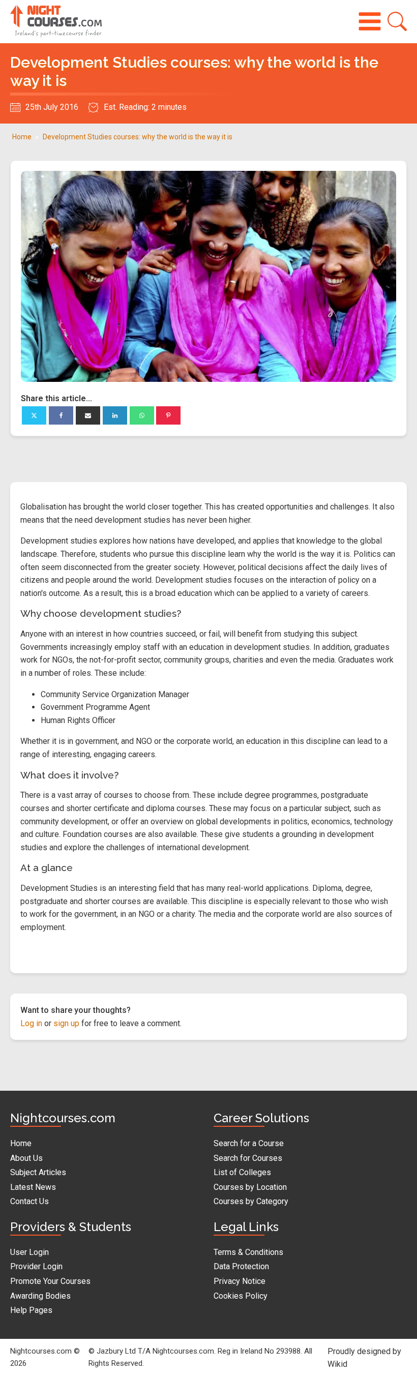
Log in (31, 1023)
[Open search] (397, 21)
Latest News (33, 1187)
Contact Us (29, 1201)
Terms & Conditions (248, 1252)
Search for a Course (249, 1143)
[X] (34, 415)
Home (22, 137)
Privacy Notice (239, 1281)
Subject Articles (38, 1172)
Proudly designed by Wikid (364, 1357)
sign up (66, 1023)
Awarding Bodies (40, 1296)
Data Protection (241, 1266)
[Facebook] (61, 415)
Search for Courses (248, 1158)
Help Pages (31, 1310)
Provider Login (36, 1266)
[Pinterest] (168, 415)
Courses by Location (250, 1187)
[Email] (88, 415)
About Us (26, 1158)
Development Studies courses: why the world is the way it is (137, 137)
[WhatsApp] (142, 415)
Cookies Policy (240, 1296)
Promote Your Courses (50, 1281)
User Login (29, 1252)
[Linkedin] (115, 415)
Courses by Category (251, 1201)
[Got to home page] (56, 21)
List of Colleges (242, 1172)
